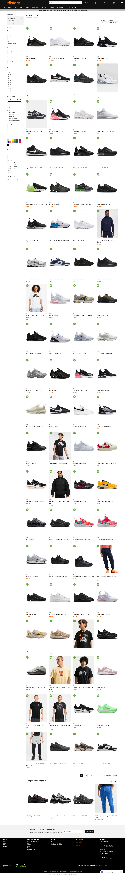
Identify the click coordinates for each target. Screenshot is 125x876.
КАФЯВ (17, 140)
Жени (15, 7)
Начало (3, 7)
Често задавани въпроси (33, 841)
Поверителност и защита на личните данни (51, 871)
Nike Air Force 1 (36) (12, 166)
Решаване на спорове (56, 843)
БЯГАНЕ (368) (11, 114)
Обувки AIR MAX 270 (31, 58)
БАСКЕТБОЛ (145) (12, 112)
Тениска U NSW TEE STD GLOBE (35, 725)
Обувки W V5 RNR (78, 764)
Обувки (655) (11, 20)
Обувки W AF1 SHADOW (79, 463)
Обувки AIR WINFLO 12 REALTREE (106, 651)
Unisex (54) (10, 51)
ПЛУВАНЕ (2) (11, 122)
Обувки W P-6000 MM (55, 651)
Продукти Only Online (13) (13, 39)
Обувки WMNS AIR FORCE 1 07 (105, 279)
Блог (3, 844)
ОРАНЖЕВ (10, 142)
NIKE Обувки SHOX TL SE (79, 816)
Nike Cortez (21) (11, 172)
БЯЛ (10, 140)
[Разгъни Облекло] (21, 18)
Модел (8, 150)
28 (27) (9, 92)
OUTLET (44, 7)
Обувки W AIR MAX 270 (32, 240)
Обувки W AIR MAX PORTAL (104, 353)
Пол (8, 48)
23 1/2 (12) (10, 84)
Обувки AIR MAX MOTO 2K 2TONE (82, 204)
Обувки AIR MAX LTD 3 (79, 95)
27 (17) (9, 90)
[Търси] (80, 2)
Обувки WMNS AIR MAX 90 (56, 58)
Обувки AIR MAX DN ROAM (104, 315)
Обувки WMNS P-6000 (32, 576)
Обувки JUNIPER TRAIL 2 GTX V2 (58, 539)
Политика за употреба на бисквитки (75, 871)
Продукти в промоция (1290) (14, 35)
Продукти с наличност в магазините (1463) (13, 42)
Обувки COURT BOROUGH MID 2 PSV (83, 576)
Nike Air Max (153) (12, 168)
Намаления (35, 7)
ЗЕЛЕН (15, 140)
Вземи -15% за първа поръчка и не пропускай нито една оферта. (46, 831)
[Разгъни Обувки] (21, 21)
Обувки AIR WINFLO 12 (79, 501)
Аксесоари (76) (11, 23)
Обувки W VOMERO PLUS (104, 725)
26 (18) (9, 88)
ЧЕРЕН (8, 145)
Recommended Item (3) (13, 179)
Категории (10, 14)
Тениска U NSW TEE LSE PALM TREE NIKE (59, 688)
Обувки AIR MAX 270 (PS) (80, 390)
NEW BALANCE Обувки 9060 (57, 816)
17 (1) (9, 74)
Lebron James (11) (12, 164)
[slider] (7, 102)
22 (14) (9, 82)
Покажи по (104, 20)
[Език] (122, 3)
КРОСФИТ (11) (11, 116)
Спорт (8, 107)
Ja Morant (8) (11, 158)
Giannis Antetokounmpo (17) (14, 156)
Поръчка (29, 843)
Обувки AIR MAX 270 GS (56, 131)
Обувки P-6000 (30, 539)
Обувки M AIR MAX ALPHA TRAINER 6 (36, 204)
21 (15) (9, 80)
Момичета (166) (11, 63)
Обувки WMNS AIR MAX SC (56, 95)
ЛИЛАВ (20, 140)
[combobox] (65, 2)
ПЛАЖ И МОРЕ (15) (12, 118)
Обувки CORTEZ (53, 426)
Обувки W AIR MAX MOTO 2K (34, 131)
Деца (21, 7)
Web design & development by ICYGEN (70, 874)
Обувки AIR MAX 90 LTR (79, 58)
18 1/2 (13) (10, 76)
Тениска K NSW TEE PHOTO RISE (82, 651)
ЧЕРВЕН (20, 142)
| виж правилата (82, 10)
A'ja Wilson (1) (11, 153)
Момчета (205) (11, 61)
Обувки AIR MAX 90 (78, 240)
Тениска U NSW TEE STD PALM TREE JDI (59, 726)
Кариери (4, 846)
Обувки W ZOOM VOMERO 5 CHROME (36, 651)
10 (103, 775)
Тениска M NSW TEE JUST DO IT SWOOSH (35, 316)
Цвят (8, 136)
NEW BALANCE (53, 813)
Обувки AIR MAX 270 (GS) (80, 168)
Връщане (29, 846)
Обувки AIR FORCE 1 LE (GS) (57, 614)
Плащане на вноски (31, 851)
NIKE (27, 56)
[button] (111, 781)
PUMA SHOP (60, 7)
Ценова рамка (11, 96)
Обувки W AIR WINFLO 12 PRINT (35, 501)
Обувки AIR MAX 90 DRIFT (104, 204)
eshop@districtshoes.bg (107, 851)
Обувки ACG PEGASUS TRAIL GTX (35, 687)
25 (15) (9, 86)
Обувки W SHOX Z (31, 614)
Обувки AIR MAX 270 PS (56, 315)
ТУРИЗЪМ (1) (11, 128)
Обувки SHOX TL (54, 390)
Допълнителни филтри (13, 31)
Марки (27, 7)
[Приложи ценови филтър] (20, 99)
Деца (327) (10, 56)
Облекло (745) (11, 18)
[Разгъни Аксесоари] (21, 23)
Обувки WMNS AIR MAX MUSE (34, 390)
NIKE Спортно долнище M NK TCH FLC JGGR (106, 816)
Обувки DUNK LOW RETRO (56, 279)
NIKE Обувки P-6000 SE (33, 816)
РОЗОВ (13, 142)
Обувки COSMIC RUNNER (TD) (105, 539)
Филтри (9, 27)
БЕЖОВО (8, 140)
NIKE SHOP (72, 7)
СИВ (15, 142)
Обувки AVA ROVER (78, 279)
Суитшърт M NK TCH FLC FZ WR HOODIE (106, 241)
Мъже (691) (10, 55)
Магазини (4, 843)
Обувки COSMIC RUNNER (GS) (81, 539)
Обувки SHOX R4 (54, 204)
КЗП (52, 841)
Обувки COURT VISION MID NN (105, 131)
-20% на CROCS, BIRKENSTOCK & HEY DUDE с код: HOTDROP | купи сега (58, 10)
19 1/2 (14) (10, 78)
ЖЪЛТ (13, 140)
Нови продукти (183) (12, 34)
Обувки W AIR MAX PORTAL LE (34, 426)
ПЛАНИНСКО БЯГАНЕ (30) (14, 120)
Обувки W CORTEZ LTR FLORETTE (106, 463)
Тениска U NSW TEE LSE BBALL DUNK (83, 687)
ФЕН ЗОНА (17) (11, 130)
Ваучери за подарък (32, 849)
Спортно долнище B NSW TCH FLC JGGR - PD (106, 577)
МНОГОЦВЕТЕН (8, 142)
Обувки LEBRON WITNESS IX (105, 501)
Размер (9, 68)
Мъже (9, 7)
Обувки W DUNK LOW (103, 687)
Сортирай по (110, 20)
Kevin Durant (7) (11, 162)
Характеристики (11, 176)
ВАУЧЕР (52, 7)
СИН (17, 142)
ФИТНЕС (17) (11, 131)
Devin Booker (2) (11, 154)
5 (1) (9, 72)
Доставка (29, 844)
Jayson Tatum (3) (11, 160)
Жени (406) (10, 53)
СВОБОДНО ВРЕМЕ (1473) (14, 124)
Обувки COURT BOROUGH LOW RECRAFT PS (58, 577)
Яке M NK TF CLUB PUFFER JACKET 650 (59, 502)
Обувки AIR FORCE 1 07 (56, 168)
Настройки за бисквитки (57, 844)
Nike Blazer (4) (11, 170)
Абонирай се (89, 831)
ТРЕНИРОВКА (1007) (12, 126)
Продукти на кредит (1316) (14, 37)
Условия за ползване (64, 871)
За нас (4, 841)
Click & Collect (30, 847)
